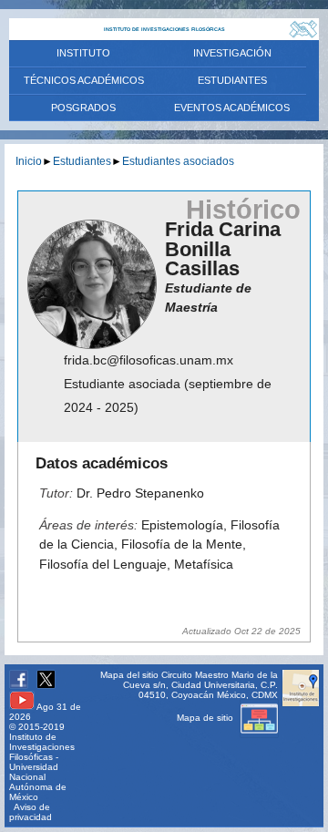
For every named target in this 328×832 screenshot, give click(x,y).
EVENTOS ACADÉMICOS (232, 107)
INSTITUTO (83, 52)
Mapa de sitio (206, 718)
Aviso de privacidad (30, 812)
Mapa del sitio (129, 675)
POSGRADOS (83, 107)
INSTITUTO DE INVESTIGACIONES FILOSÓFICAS (164, 29)
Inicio (28, 161)
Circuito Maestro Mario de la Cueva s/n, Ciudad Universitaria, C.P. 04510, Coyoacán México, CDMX (200, 685)
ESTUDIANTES (232, 80)
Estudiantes (82, 161)
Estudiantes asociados (178, 161)
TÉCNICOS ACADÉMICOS (84, 80)
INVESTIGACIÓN (232, 52)
